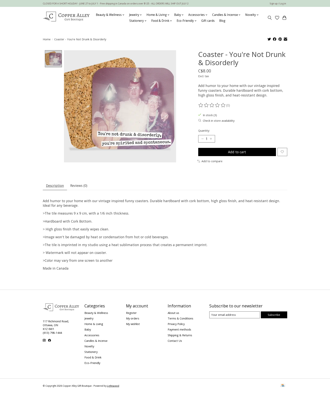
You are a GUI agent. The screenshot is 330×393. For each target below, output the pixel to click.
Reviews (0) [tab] (78, 185)
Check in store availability (219, 120)
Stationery (91, 352)
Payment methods (179, 329)
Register (131, 313)
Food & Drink (92, 357)
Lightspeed (113, 385)
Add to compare (211, 161)
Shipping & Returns (180, 335)
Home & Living (93, 324)
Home (47, 39)
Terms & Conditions (180, 318)
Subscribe (274, 315)
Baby (87, 329)
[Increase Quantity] (211, 138)
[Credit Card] (282, 386)
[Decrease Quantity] (202, 138)
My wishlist (133, 324)
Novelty (89, 346)
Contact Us (175, 341)
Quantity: (204, 130)
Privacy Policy (176, 324)
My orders (132, 318)
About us (173, 313)
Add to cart (237, 152)
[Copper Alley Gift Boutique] (66, 17)
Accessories (91, 335)
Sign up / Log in (278, 3)
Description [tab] (55, 185)
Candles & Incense (96, 341)
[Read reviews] (212, 105)
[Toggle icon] (270, 17)
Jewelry (88, 318)
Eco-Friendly (92, 363)
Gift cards (208, 21)
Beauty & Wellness (96, 313)
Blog (222, 21)
